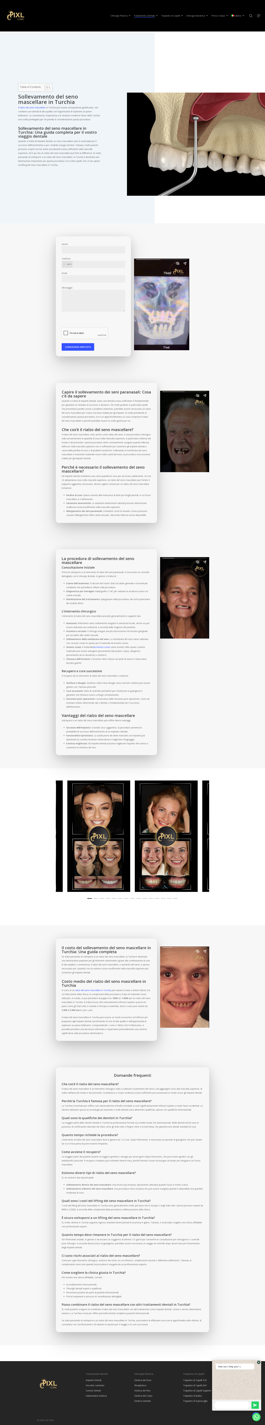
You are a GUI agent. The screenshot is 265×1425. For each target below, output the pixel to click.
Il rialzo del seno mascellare (32, 107)
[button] (258, 1362)
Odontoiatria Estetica (96, 1395)
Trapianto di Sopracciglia (195, 1400)
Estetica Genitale (142, 1400)
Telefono (66, 261)
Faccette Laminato (95, 1385)
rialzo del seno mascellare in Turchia (93, 990)
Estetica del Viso (142, 1390)
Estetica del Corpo (143, 1395)
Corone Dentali (93, 1390)
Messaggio (67, 287)
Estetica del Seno (142, 1380)
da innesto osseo (101, 647)
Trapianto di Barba (192, 1395)
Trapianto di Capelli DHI (195, 1385)
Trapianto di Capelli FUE (195, 1380)
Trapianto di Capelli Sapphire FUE (199, 1390)
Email (64, 273)
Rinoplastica (140, 1385)
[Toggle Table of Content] (45, 87)
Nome (65, 244)
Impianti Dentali (93, 1380)
